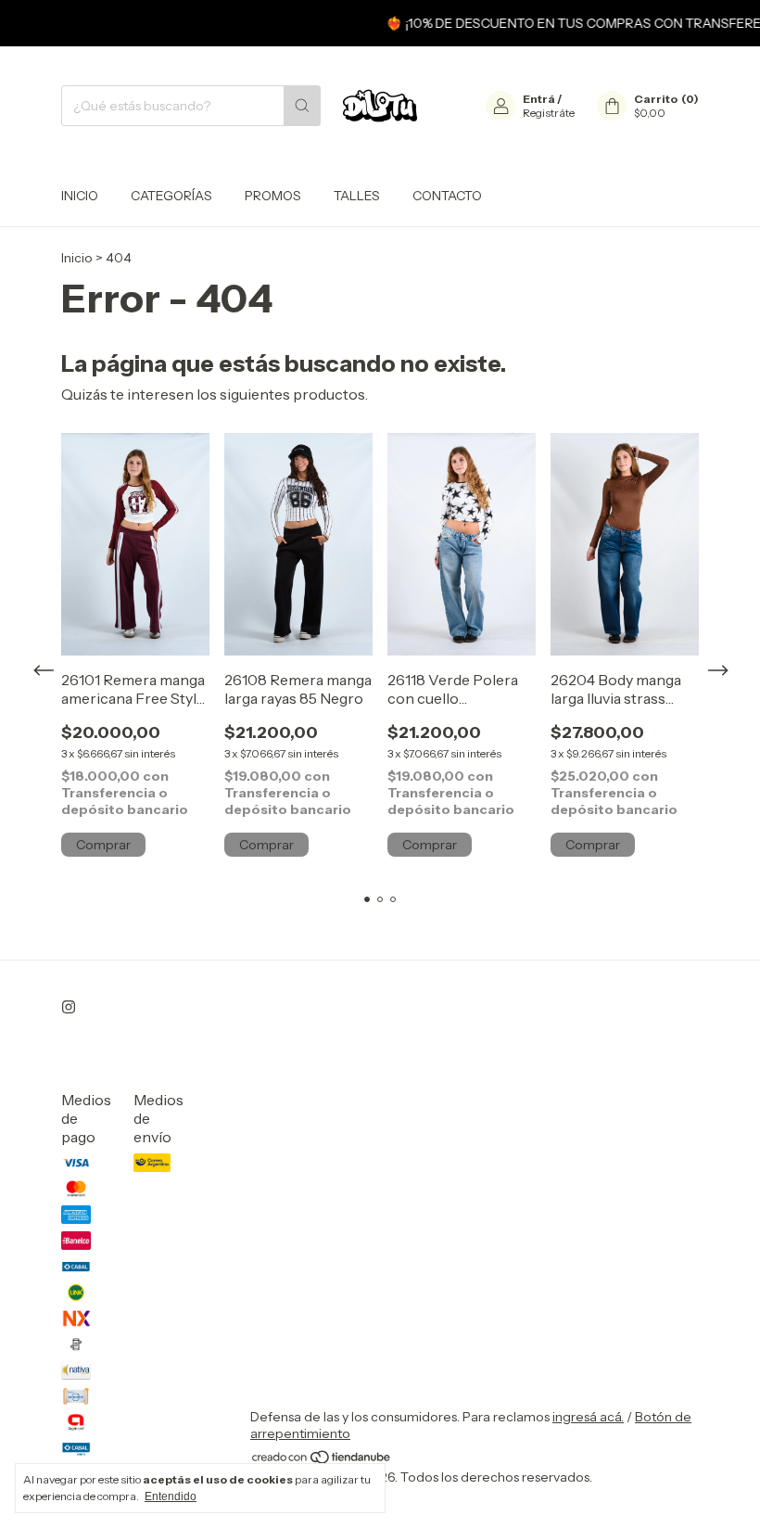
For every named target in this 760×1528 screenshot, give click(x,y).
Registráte (549, 113)
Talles (357, 195)
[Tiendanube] (322, 1460)
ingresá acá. (588, 1416)
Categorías (171, 195)
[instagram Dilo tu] (68, 1007)
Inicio (79, 195)
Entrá (539, 99)
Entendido (170, 1496)
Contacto (447, 195)
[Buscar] (302, 105)
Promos (273, 195)
